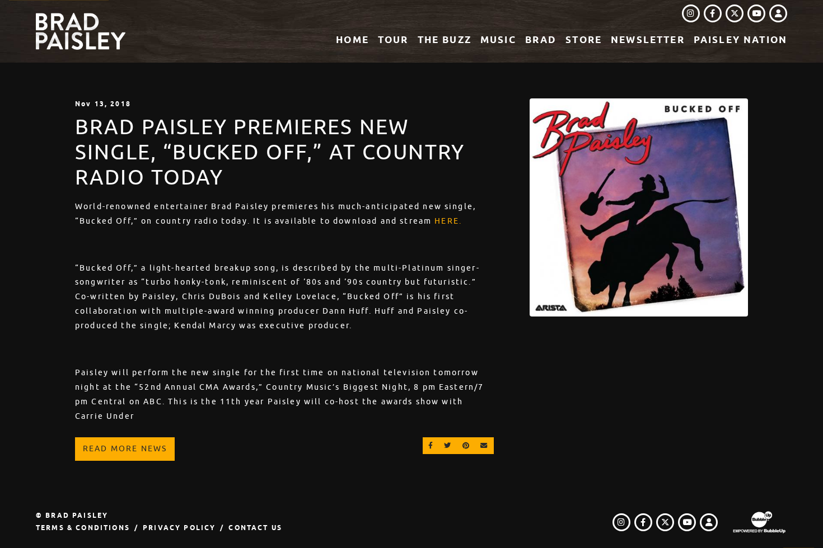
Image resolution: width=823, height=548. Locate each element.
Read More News (125, 448)
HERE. (448, 221)
